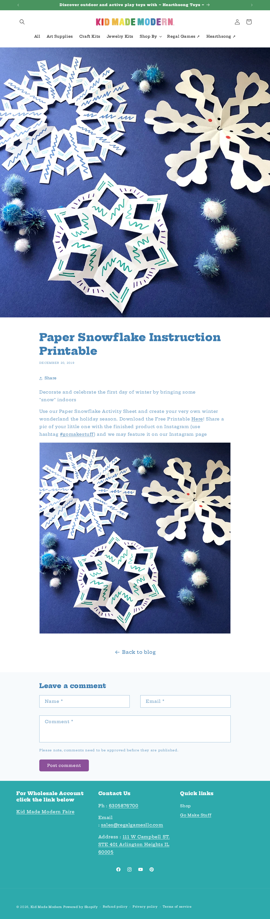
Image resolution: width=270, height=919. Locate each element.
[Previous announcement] (18, 5)
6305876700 (123, 805)
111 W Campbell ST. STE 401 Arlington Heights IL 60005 (134, 844)
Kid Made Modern (46, 907)
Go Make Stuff (195, 815)
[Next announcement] (252, 5)
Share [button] (51, 378)
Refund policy (115, 906)
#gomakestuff (77, 434)
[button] (22, 22)
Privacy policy (145, 906)
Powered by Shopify (80, 907)
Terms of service (177, 906)
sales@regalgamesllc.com (132, 825)
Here (197, 419)
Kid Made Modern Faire (45, 811)
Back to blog (139, 652)
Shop (185, 806)
